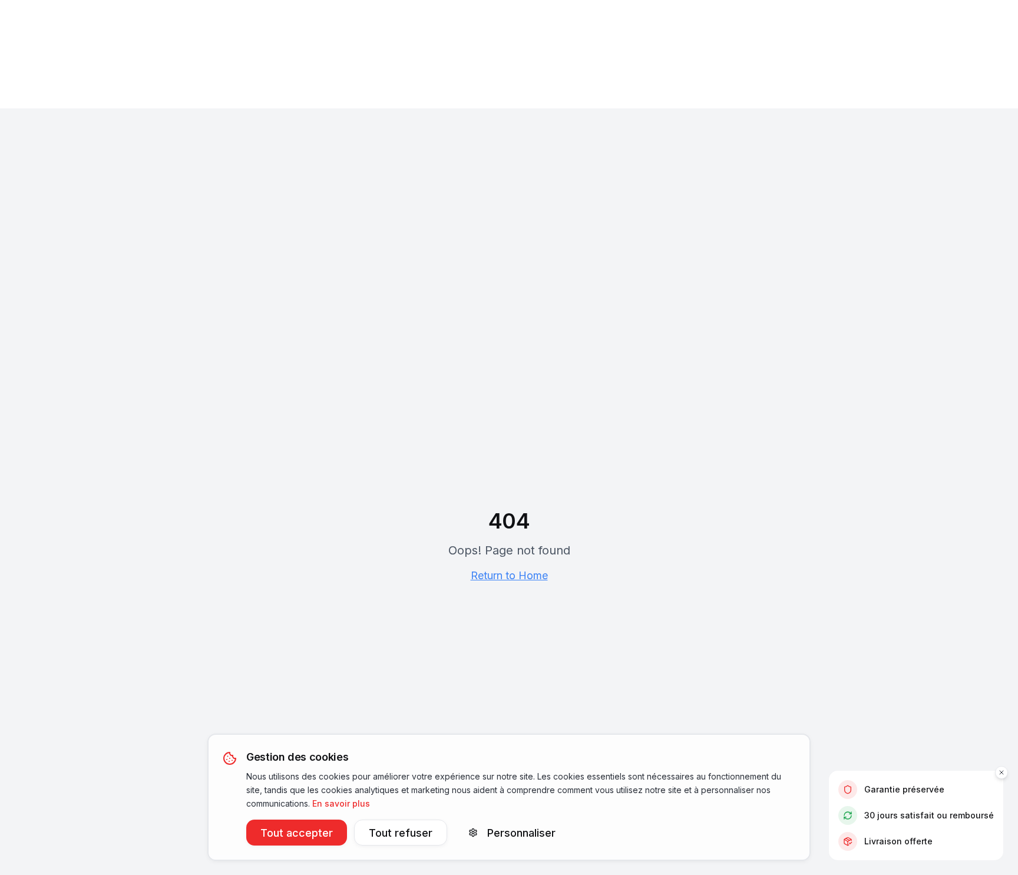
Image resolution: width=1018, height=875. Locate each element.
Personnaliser (521, 832)
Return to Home (509, 575)
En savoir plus (341, 803)
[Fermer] (1001, 772)
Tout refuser (400, 832)
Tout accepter (296, 832)
